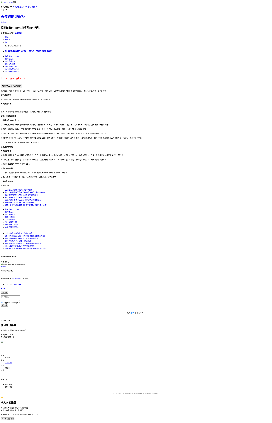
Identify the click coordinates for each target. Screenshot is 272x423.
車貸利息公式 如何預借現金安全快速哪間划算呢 (23, 200)
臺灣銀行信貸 (10, 59)
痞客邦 (14, 278)
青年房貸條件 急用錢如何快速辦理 (18, 197)
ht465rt (3, 266)
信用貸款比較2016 (12, 56)
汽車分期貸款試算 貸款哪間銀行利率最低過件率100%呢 (26, 205)
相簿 (6, 37)
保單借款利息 (10, 64)
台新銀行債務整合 (12, 71)
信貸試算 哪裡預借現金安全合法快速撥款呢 (21, 195)
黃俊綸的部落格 (13, 16)
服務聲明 (156, 393)
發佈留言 (4, 305)
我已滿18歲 (5, 419)
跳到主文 (4, 22)
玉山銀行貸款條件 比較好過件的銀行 (19, 190)
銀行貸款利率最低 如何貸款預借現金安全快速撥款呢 (25, 192)
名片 (6, 42)
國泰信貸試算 (10, 61)
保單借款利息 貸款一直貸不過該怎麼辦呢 (28, 51)
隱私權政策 (147, 393)
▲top (3, 288)
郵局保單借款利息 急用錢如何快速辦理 (19, 202)
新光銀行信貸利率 (12, 69)
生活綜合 (18, 33)
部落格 (7, 40)
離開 (12, 419)
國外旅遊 (17, 284)
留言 (19, 278)
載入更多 (4, 292)
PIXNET (120, 393)
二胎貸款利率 (10, 219)
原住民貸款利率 (11, 66)
